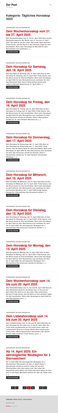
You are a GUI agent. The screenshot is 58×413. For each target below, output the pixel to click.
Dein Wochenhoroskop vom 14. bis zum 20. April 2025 (28, 282)
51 (40, 388)
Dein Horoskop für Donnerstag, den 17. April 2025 (28, 139)
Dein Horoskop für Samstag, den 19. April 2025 (26, 68)
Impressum (9, 399)
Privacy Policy (17, 399)
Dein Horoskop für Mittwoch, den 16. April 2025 (26, 176)
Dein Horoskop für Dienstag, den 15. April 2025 (26, 212)
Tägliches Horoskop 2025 (23, 27)
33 (32, 388)
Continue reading (12, 52)
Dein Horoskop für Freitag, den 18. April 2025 (28, 103)
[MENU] (50, 4)
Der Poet (11, 4)
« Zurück (13, 387)
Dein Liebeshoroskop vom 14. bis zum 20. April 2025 (27, 318)
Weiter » (45, 387)
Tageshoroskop (10, 27)
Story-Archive (27, 399)
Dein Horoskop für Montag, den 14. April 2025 (28, 247)
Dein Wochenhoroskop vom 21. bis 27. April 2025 (28, 33)
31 (24, 388)
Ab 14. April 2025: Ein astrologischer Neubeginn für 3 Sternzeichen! (28, 354)
